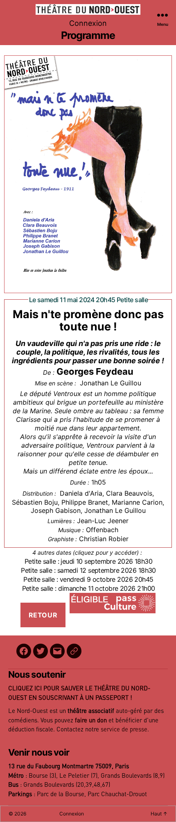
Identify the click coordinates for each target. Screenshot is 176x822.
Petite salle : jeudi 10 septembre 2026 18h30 (88, 561)
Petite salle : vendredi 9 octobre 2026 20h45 (88, 579)
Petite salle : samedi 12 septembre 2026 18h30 (88, 570)
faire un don (91, 720)
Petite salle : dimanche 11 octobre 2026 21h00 (88, 588)
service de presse (124, 729)
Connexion (88, 23)
